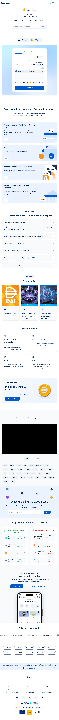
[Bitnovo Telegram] (42, 697)
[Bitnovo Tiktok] (35, 697)
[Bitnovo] (5, 3)
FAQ (48, 684)
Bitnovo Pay (11, 684)
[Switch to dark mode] (50, 3)
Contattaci (48, 689)
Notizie (48, 687)
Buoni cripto (11, 687)
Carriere (30, 689)
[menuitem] (15, 2)
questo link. (33, 668)
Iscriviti (47, 512)
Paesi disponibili (29, 692)
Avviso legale (11, 689)
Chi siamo (29, 687)
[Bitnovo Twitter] (23, 697)
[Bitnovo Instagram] (16, 697)
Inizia (43, 26)
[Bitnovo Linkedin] (29, 697)
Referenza (30, 684)
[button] (53, 2)
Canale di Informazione (48, 692)
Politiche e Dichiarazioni (11, 692)
